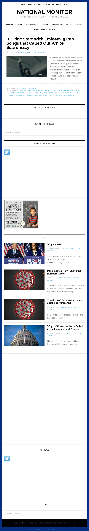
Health (52, 29)
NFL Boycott (42, 93)
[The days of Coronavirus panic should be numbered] (25, 310)
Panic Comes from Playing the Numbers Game (64, 272)
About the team (34, 4)
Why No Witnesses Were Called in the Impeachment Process (65, 327)
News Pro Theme (35, 523)
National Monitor (44, 12)
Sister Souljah (19, 95)
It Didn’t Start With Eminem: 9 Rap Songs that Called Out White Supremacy (40, 43)
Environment (57, 25)
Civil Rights (31, 25)
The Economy (43, 25)
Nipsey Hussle (53, 93)
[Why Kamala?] (25, 255)
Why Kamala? (54, 244)
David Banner (50, 90)
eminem (70, 90)
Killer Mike (30, 93)
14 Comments (40, 52)
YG (73, 95)
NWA (60, 93)
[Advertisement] (21, 175)
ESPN (75, 90)
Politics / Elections (14, 25)
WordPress (65, 523)
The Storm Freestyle (33, 95)
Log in (72, 523)
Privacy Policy (62, 4)
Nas (36, 93)
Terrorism (79, 25)
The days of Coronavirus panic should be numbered (64, 301)
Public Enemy (68, 93)
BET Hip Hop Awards (24, 90)
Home (23, 4)
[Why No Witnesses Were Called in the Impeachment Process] (25, 337)
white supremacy (59, 95)
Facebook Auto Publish (35, 530)
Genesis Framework (52, 523)
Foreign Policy (40, 29)
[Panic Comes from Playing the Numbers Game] (25, 281)
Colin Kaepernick (38, 90)
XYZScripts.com (55, 530)
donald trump (61, 90)
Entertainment (31, 88)
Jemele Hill (21, 93)
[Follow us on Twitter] (7, 152)
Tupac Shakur (46, 95)
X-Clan (69, 95)
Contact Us (49, 4)
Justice (69, 25)
